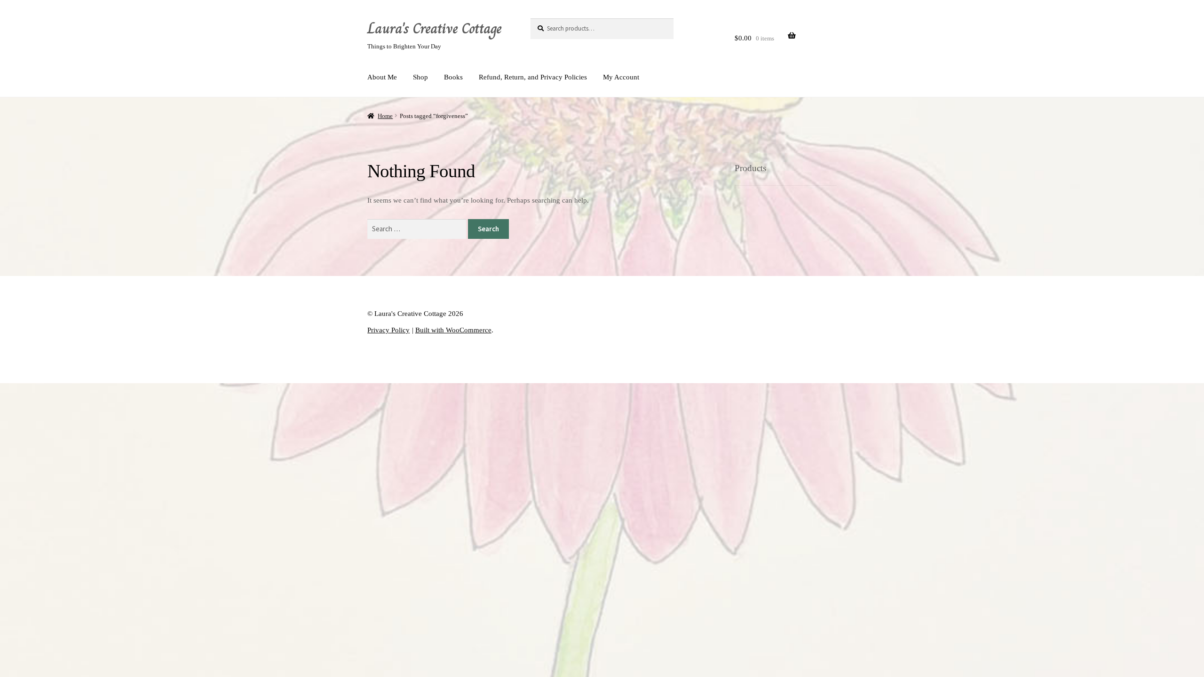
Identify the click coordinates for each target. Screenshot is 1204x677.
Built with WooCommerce (453, 330)
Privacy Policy (388, 330)
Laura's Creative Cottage (434, 28)
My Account (621, 77)
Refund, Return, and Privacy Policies (533, 77)
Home (385, 115)
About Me (382, 77)
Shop (420, 77)
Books (453, 77)
